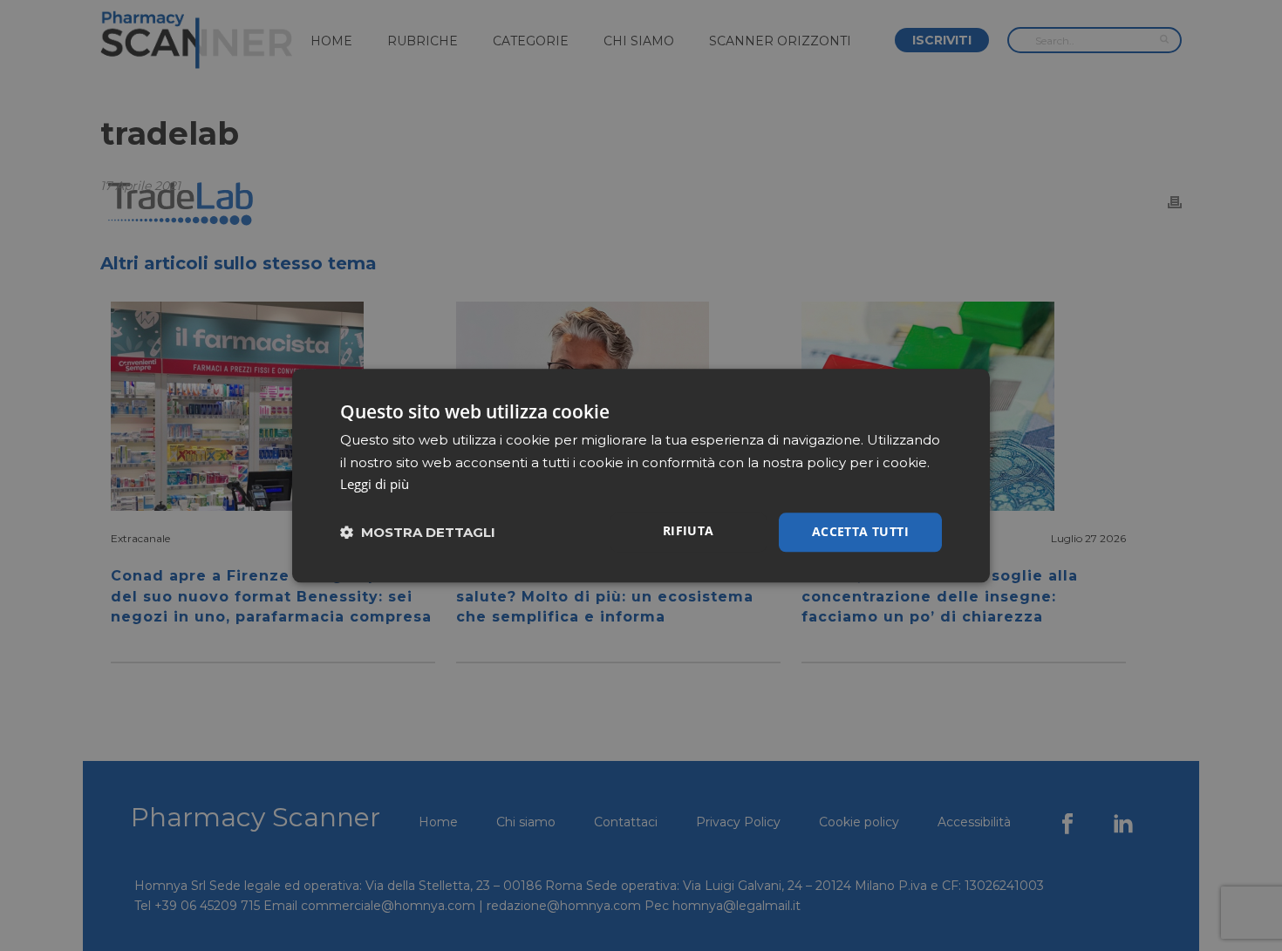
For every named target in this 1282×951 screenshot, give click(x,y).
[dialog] (641, 475)
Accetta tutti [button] (860, 531)
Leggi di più (374, 484)
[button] (417, 532)
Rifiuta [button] (688, 530)
